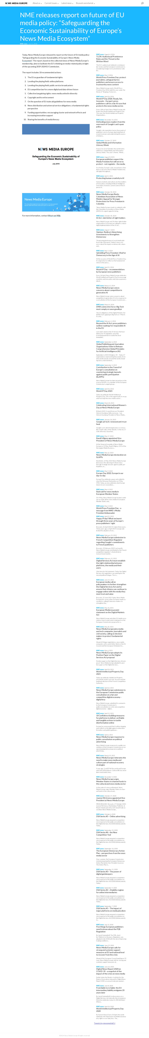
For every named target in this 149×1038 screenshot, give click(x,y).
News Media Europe (16, 3)
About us (36, 3)
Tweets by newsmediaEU (104, 1023)
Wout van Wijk (54, 215)
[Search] (142, 3)
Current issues (51, 3)
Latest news (66, 3)
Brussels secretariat (84, 3)
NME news (24, 44)
